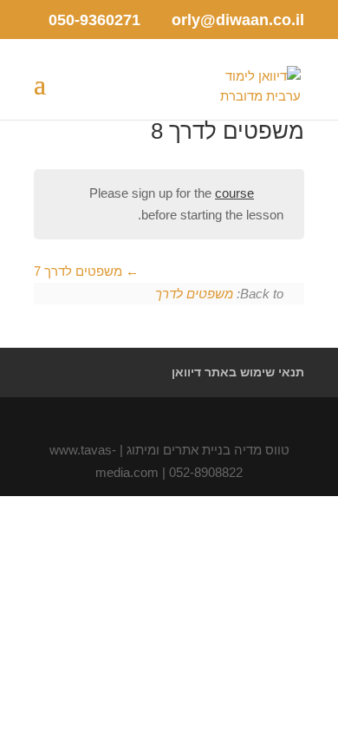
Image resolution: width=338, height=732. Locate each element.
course (234, 193)
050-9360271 (94, 20)
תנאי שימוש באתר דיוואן (238, 372)
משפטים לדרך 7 (80, 271)
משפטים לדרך (194, 293)
